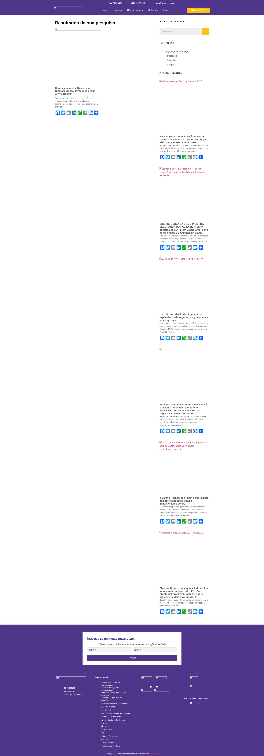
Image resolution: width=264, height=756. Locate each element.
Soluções (153, 10)
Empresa (117, 10)
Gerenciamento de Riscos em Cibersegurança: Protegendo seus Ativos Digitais (75, 91)
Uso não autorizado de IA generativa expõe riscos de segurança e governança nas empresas (184, 317)
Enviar (132, 658)
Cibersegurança (135, 10)
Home (104, 10)
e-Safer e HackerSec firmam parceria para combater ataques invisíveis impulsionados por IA (184, 500)
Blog (165, 10)
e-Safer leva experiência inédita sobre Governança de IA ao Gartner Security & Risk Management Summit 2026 (183, 139)
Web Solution (155, 754)
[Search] (205, 31)
